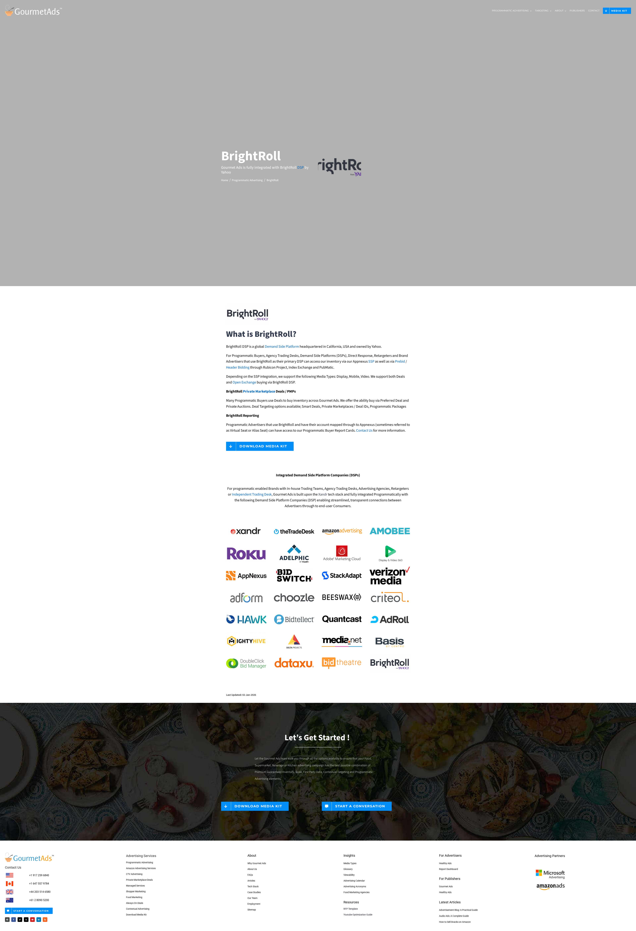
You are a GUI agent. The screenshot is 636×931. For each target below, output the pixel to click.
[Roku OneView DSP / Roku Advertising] (246, 545)
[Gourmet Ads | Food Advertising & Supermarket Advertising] (30, 853)
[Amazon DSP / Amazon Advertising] (342, 523)
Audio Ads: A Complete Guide (454, 916)
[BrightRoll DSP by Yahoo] (390, 655)
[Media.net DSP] (342, 633)
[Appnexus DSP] (246, 567)
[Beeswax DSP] (342, 589)
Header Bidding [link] (237, 367)
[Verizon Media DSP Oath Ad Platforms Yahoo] (390, 567)
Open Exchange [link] (244, 382)
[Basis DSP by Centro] (390, 633)
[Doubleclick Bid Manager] (246, 655)
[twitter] (26, 919)
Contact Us (364, 430)
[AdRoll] (390, 611)
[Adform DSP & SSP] (246, 589)
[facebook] (13, 919)
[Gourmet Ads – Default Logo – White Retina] (33, 4)
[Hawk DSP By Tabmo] (246, 611)
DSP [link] (300, 167)
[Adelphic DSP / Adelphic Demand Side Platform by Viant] (294, 545)
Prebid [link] (400, 361)
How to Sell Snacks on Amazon (455, 922)
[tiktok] (20, 919)
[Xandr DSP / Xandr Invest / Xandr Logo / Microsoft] (246, 523)
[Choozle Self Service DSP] (294, 589)
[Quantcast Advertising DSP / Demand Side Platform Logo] (342, 611)
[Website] (7, 919)
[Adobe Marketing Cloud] (342, 545)
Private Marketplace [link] (259, 391)
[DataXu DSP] (294, 655)
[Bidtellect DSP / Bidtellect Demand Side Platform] (294, 611)
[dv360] (390, 545)
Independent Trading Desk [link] (252, 494)
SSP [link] (371, 361)
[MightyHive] (246, 633)
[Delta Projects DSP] (294, 633)
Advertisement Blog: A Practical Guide (458, 910)
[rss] (45, 919)
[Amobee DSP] (390, 523)
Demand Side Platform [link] (282, 346)
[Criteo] (390, 589)
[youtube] (32, 919)
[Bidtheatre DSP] (342, 655)
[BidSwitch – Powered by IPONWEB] (294, 567)
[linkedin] (38, 919)
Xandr (322, 494)
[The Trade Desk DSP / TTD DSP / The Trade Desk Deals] (294, 523)
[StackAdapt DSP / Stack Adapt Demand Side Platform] (342, 567)
